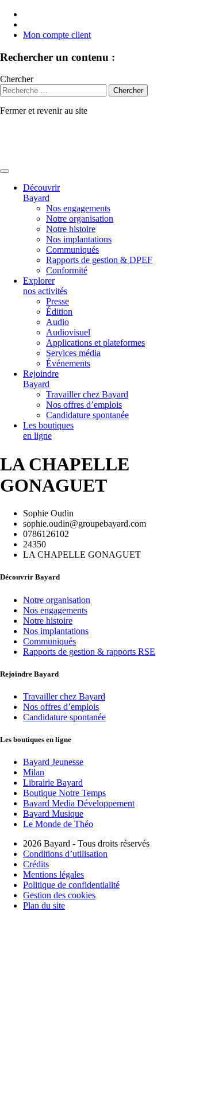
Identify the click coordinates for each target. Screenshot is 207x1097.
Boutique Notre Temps (64, 793)
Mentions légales (53, 874)
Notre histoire (70, 229)
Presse (57, 301)
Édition (59, 311)
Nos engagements (78, 208)
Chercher (16, 79)
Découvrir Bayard (41, 193)
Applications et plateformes (95, 342)
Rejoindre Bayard (41, 379)
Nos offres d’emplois (84, 405)
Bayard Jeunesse (53, 762)
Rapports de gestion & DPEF (99, 260)
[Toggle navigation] (4, 171)
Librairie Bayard (53, 782)
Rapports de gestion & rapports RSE (89, 651)
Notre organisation (79, 218)
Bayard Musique (53, 813)
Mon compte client (57, 35)
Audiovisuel (68, 332)
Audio (57, 322)
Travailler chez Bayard (87, 394)
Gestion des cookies (59, 895)
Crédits (36, 864)
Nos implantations (79, 239)
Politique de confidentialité (71, 885)
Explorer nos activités (45, 286)
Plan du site (44, 905)
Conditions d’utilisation (65, 854)
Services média (73, 353)
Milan (33, 772)
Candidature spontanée (87, 415)
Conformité (66, 270)
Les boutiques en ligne (48, 430)
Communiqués (72, 249)
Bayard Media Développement (79, 803)
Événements (68, 363)
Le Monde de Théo (58, 824)
